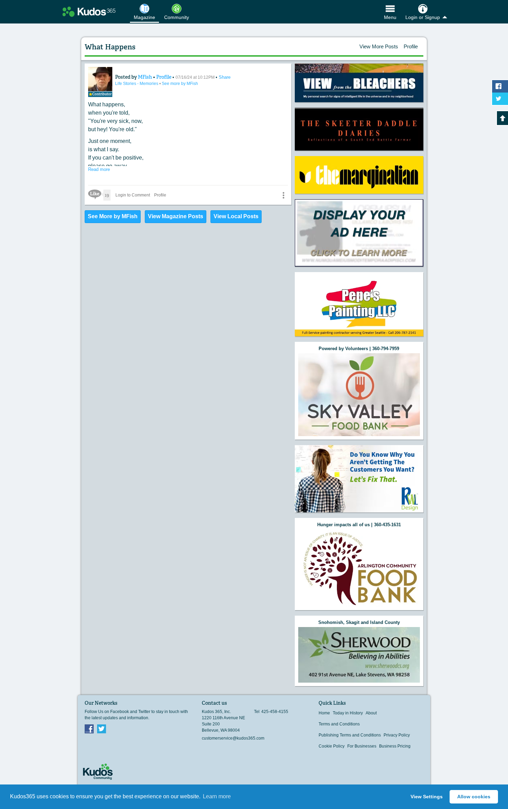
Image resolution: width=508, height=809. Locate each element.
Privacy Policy (397, 735)
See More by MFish (113, 216)
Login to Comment (132, 195)
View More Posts (378, 46)
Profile (411, 46)
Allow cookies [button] (473, 796)
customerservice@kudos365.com (233, 738)
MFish (145, 77)
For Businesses (361, 746)
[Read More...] (359, 83)
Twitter (101, 728)
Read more (99, 169)
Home (324, 713)
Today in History (348, 713)
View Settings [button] (427, 796)
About (371, 713)
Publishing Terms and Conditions (350, 735)
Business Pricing (395, 746)
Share (225, 77)
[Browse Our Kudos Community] (88, 12)
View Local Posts (236, 216)
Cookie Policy (332, 746)
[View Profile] (100, 79)
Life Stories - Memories (137, 83)
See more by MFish (180, 83)
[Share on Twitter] (500, 99)
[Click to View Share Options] (283, 195)
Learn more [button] (217, 796)
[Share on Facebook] (500, 86)
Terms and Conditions (339, 724)
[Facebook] (89, 728)
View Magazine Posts (175, 216)
